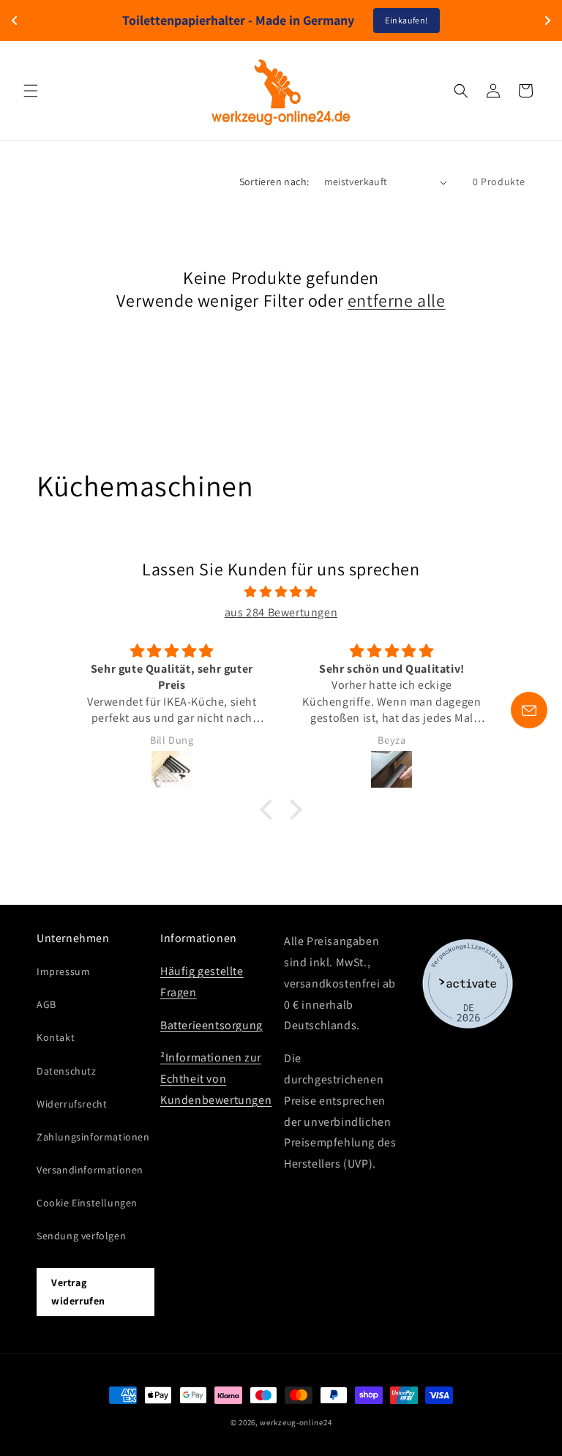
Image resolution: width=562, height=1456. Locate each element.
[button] (31, 91)
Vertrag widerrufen (78, 1291)
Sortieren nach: (274, 181)
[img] (281, 592)
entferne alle (397, 300)
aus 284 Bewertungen (281, 612)
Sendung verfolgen (81, 1235)
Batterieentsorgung (211, 1025)
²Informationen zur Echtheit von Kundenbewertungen (215, 1079)
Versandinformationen (90, 1169)
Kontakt (56, 1037)
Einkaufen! (406, 20)
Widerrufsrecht (72, 1103)
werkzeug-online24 (295, 1422)
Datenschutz (67, 1071)
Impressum (63, 971)
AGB (46, 1004)
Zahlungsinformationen (93, 1136)
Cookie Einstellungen (87, 1202)
